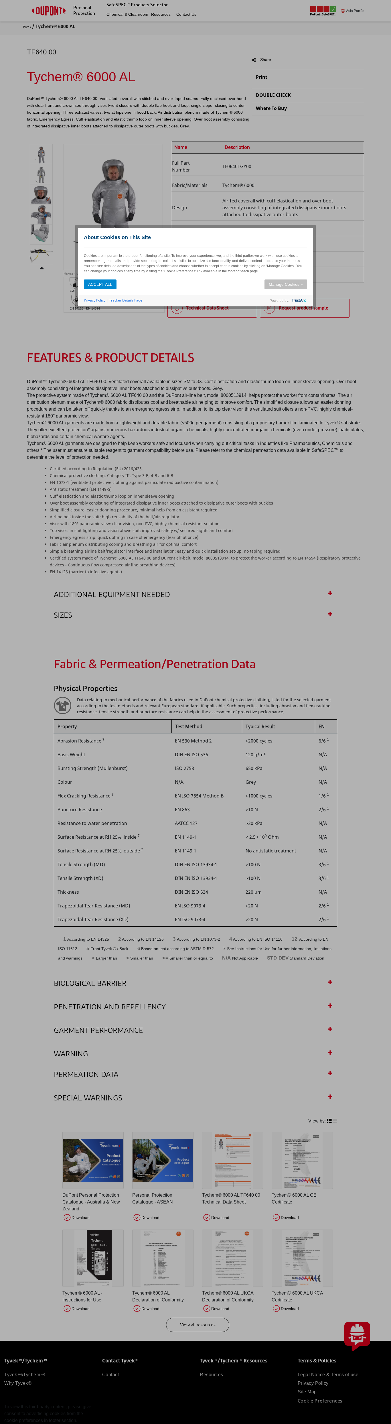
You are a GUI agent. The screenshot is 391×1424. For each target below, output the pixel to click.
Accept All (100, 284)
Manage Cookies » (286, 284)
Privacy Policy (94, 300)
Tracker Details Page (125, 300)
